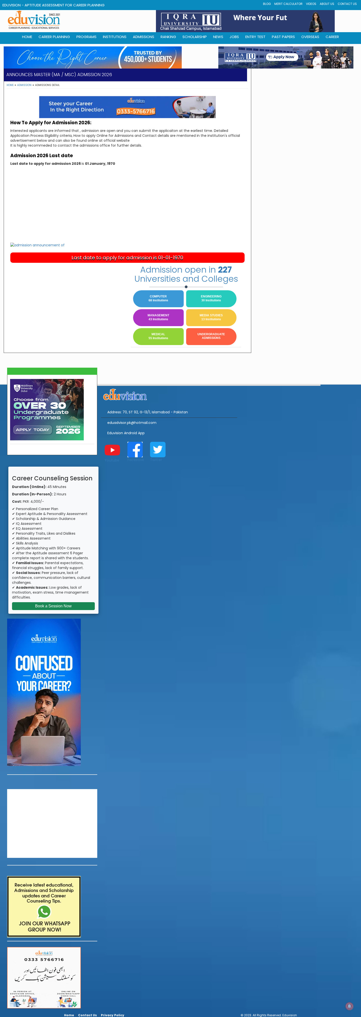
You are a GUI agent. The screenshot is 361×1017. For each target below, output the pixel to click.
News (218, 36)
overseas (310, 36)
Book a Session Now (53, 606)
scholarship (194, 36)
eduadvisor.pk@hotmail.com (131, 422)
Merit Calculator (288, 4)
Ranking (168, 36)
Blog (267, 4)
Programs (86, 36)
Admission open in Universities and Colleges (186, 274)
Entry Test (255, 36)
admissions (143, 36)
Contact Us (347, 4)
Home (10, 85)
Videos (311, 4)
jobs (234, 36)
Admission (24, 85)
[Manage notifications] (349, 1006)
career (332, 36)
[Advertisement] (127, 205)
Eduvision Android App (126, 433)
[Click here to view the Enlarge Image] (37, 244)
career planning (54, 36)
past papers (283, 36)
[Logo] (169, 394)
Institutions (114, 36)
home (27, 36)
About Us (327, 4)
